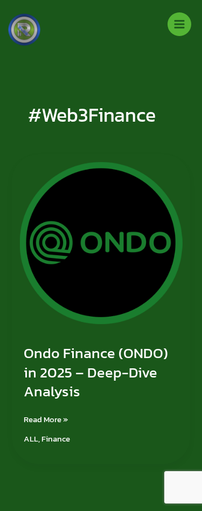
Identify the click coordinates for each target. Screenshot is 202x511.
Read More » (46, 419)
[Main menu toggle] (179, 24)
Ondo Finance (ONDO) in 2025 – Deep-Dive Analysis (96, 372)
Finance (55, 439)
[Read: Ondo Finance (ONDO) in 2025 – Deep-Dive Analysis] (101, 242)
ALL (31, 439)
